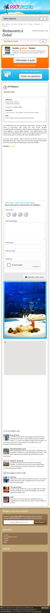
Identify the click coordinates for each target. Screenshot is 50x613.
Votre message (11, 221)
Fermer (45, 608)
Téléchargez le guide (25, 60)
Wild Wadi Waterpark (18, 449)
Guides (6, 539)
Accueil (6, 535)
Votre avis (9, 210)
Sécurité (9, 259)
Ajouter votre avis (35, 277)
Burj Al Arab (14, 435)
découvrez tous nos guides (26, 65)
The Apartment (16, 487)
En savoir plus (36, 611)
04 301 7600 (18, 107)
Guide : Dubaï (23, 48)
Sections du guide (11, 41)
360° (12, 497)
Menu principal (10, 19)
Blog (5, 542)
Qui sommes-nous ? (10, 537)
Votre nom (9, 243)
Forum (6, 540)
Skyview (13, 477)
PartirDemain (21, 7)
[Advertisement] (25, 174)
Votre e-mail (10, 251)
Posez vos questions (30, 76)
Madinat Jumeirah (16, 461)
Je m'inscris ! (40, 522)
